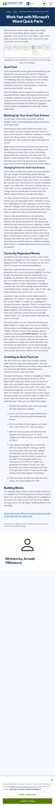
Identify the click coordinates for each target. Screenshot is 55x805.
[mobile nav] (50, 3)
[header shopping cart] (44, 3)
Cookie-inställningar (27, 794)
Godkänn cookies (27, 801)
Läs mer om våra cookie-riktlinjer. (25, 789)
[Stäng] (52, 780)
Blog (15, 12)
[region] (27, 790)
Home (8, 12)
